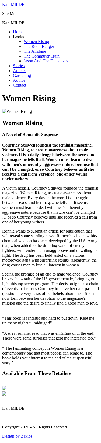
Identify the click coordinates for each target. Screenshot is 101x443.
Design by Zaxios (17, 436)
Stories (19, 65)
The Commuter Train (42, 56)
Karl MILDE (13, 4)
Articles (19, 70)
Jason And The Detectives (46, 61)
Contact (19, 85)
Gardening (22, 75)
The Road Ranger (39, 46)
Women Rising (36, 41)
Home (18, 32)
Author (19, 80)
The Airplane (35, 51)
